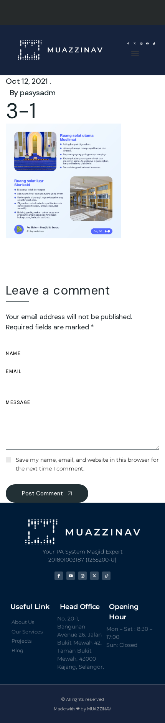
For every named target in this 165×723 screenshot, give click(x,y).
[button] (135, 53)
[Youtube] (147, 44)
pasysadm (37, 93)
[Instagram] (141, 44)
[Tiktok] (154, 44)
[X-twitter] (135, 44)
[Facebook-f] (128, 44)
